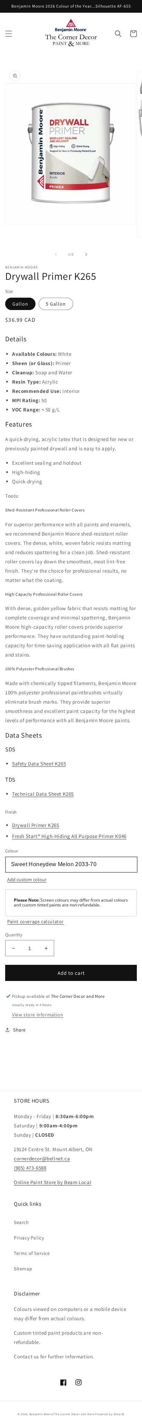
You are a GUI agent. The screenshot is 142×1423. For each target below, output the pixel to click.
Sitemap (23, 1269)
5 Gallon (56, 304)
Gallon (20, 304)
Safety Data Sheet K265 (39, 763)
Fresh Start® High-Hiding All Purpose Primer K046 (69, 836)
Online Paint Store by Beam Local (52, 1182)
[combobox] (71, 865)
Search (21, 1222)
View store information (37, 1015)
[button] (8, 33)
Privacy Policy (29, 1238)
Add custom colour (27, 879)
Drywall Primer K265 (35, 825)
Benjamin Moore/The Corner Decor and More (61, 1414)
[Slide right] (86, 254)
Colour (11, 851)
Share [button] (19, 1030)
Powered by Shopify (109, 1414)
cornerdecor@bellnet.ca (42, 1158)
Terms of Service (32, 1253)
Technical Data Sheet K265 (43, 794)
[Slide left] (55, 254)
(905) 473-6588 (30, 1168)
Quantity (13, 935)
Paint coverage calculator (35, 921)
